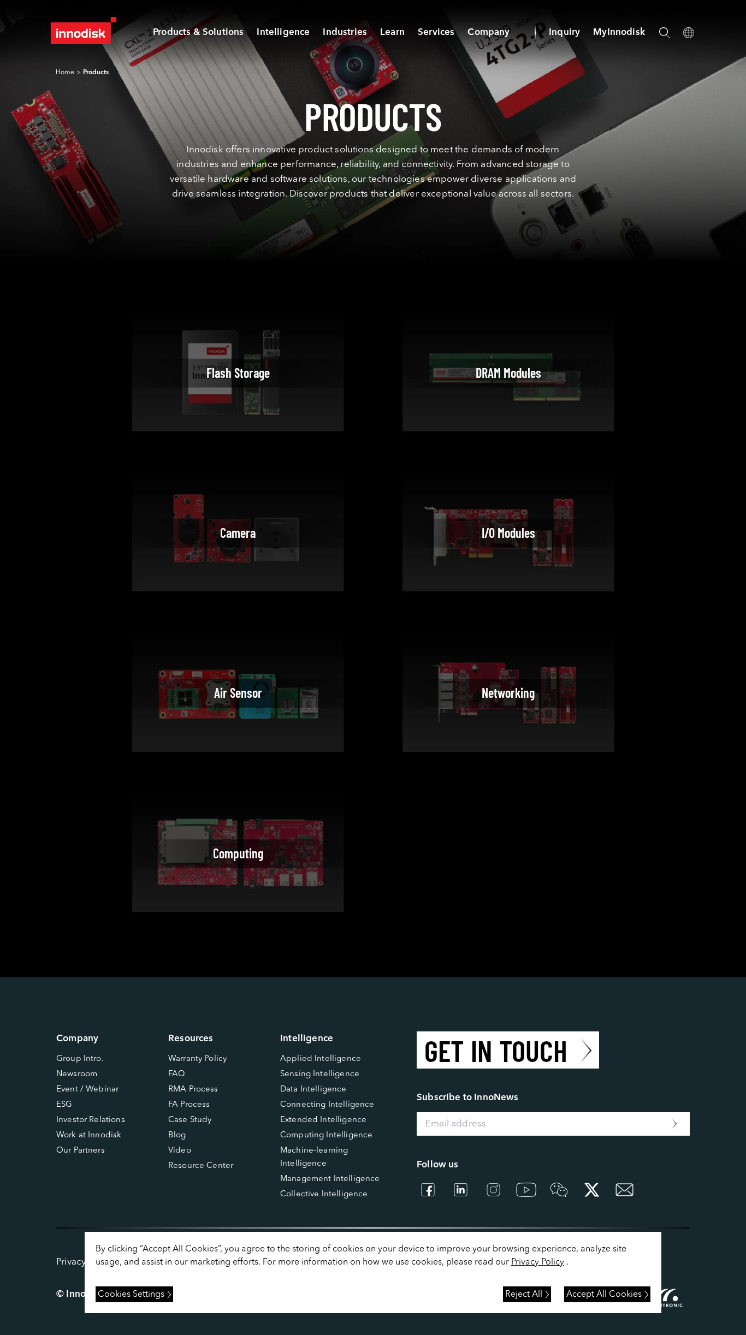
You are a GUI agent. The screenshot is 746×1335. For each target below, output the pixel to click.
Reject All (523, 1294)
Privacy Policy (537, 1262)
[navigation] (283, 32)
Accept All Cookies (604, 1294)
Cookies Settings (131, 1294)
